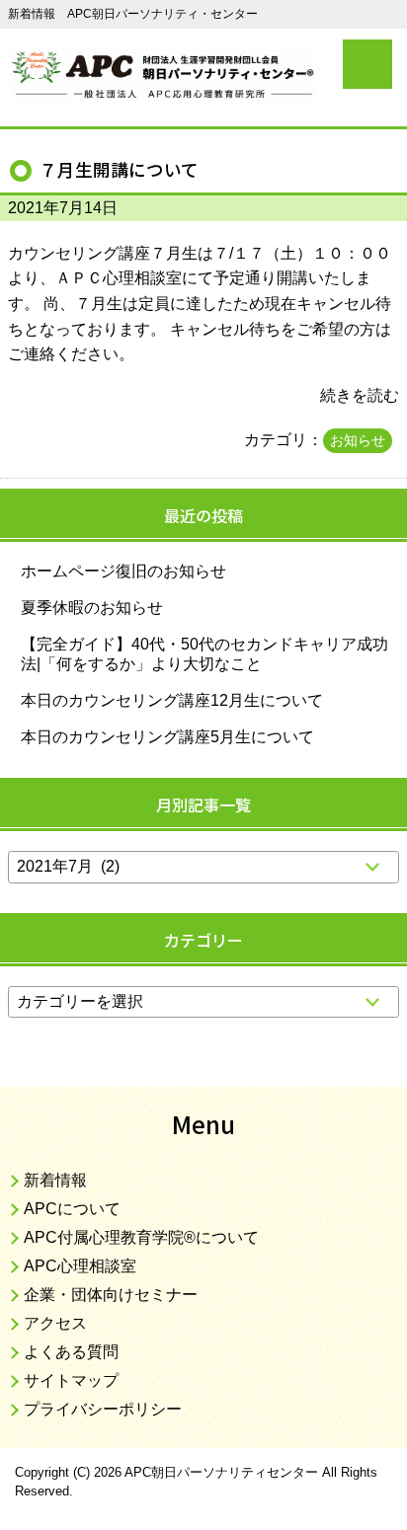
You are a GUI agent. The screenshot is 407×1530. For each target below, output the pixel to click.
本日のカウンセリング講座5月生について (167, 736)
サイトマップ (71, 1380)
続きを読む (359, 395)
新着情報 (55, 1180)
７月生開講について (119, 169)
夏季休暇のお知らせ (92, 607)
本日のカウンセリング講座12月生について (172, 700)
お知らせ (357, 440)
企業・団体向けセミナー (111, 1294)
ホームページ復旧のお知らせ (123, 571)
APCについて (72, 1208)
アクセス (55, 1323)
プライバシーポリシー (103, 1409)
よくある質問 (71, 1351)
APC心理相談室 (80, 1266)
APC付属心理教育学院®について (141, 1237)
